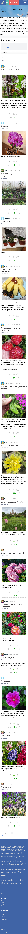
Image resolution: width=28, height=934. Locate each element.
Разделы (3, 902)
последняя (7, 835)
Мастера (3, 904)
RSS (8, 47)
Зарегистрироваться (14, 2)
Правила (3, 914)
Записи (2, 901)
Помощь (3, 917)
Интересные (5, 52)
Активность (3, 905)
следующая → (15, 835)
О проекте (3, 913)
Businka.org (3, 929)
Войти (7, 2)
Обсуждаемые (5, 57)
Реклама (3, 916)
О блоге (4, 47)
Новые (3, 55)
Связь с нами (4, 919)
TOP (3, 60)
